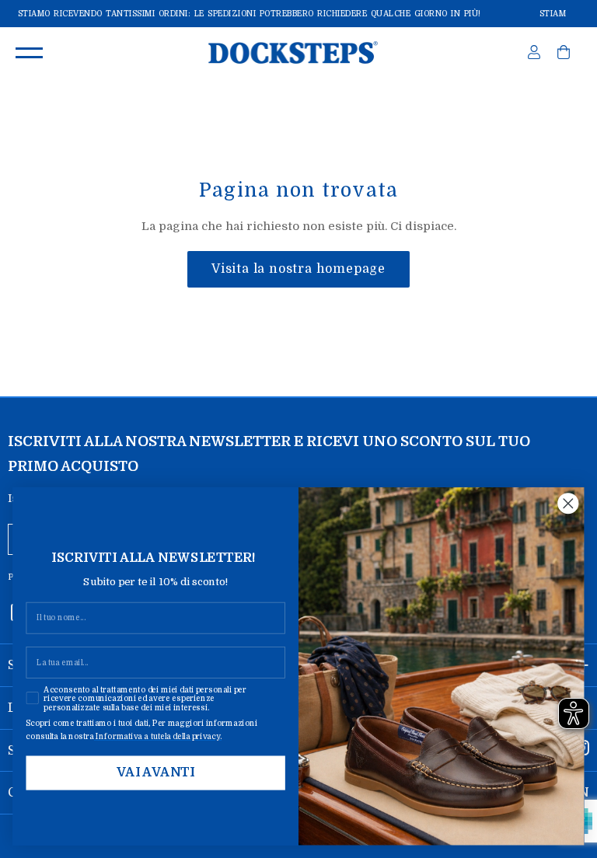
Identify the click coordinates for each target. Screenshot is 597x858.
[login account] (534, 55)
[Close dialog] (568, 503)
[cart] (564, 55)
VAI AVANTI (155, 773)
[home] (292, 52)
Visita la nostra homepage (298, 269)
